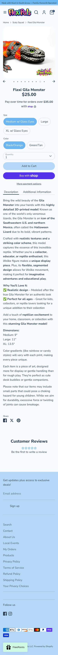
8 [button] (40, 81)
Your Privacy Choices (16, 586)
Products (8, 555)
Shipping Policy (12, 580)
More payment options (29, 184)
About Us (9, 537)
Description (11, 192)
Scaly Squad (18, 22)
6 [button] (32, 81)
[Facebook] (5, 614)
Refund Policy (11, 574)
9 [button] (44, 81)
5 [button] (28, 81)
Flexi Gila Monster (36, 22)
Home (6, 22)
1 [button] (13, 81)
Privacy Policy (11, 561)
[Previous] (4, 81)
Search (7, 524)
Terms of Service (13, 568)
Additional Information (37, 192)
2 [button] (17, 81)
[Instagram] (10, 614)
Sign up (14, 506)
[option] (29, 53)
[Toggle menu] (4, 12)
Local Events (11, 543)
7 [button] (36, 81)
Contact (8, 531)
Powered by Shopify (43, 646)
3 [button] (21, 81)
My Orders (9, 549)
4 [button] (25, 81)
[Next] (53, 81)
